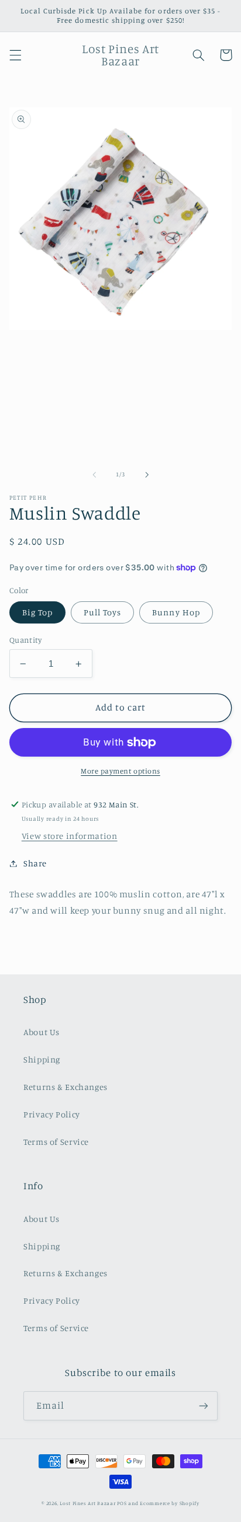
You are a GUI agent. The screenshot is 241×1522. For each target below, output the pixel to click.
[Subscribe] (203, 1405)
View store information (70, 836)
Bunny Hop (175, 612)
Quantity (25, 640)
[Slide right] (147, 474)
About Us (41, 1032)
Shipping (41, 1059)
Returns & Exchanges (65, 1087)
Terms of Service (56, 1142)
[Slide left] (94, 474)
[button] (15, 54)
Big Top (37, 612)
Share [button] (35, 863)
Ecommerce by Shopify (169, 1503)
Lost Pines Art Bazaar (87, 1503)
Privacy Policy (51, 1114)
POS (121, 1503)
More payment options (120, 771)
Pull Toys (102, 612)
